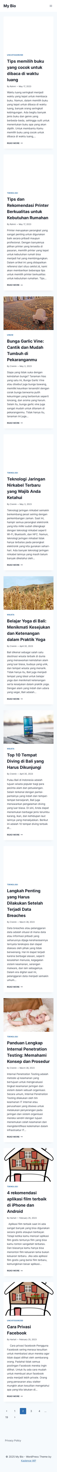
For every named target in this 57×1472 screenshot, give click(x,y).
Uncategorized (15, 55)
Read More (15, 143)
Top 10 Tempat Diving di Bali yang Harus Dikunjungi (25, 761)
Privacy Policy (13, 1440)
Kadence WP (28, 1460)
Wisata (10, 615)
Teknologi (12, 193)
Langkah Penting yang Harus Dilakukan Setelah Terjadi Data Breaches (25, 903)
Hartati (13, 1218)
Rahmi (13, 86)
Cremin (13, 366)
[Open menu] (50, 6)
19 (6, 1417)
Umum (10, 335)
